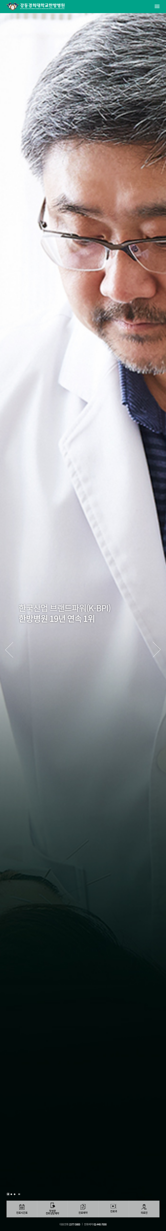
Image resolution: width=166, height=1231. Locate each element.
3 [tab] (14, 1194)
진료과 (113, 1211)
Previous (9, 650)
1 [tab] (8, 1194)
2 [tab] (11, 1194)
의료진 (144, 1212)
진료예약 (83, 1212)
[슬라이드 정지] (19, 1194)
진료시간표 (22, 1212)
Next (157, 650)
